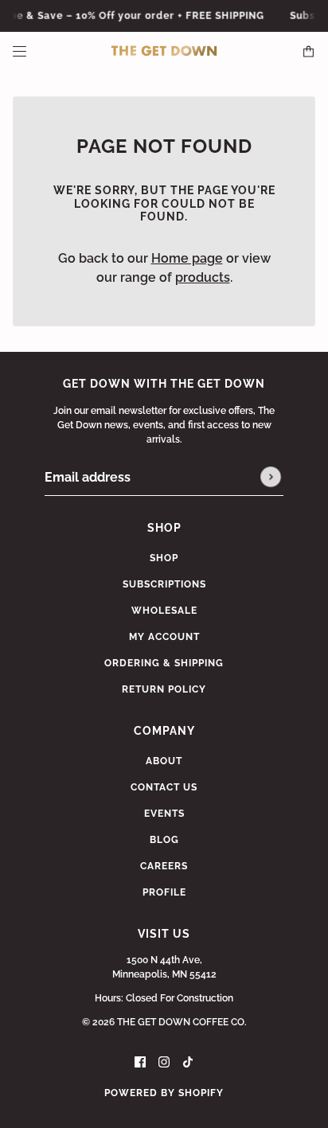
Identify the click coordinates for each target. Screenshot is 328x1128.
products (202, 277)
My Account (164, 636)
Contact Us (164, 787)
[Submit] (270, 477)
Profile (164, 892)
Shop (164, 558)
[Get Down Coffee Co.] (164, 51)
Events (164, 813)
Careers (164, 866)
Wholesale (164, 610)
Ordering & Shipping (164, 663)
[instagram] (164, 1061)
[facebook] (140, 1061)
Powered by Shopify (164, 1093)
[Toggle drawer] (19, 51)
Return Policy (164, 689)
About (164, 761)
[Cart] (308, 51)
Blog (164, 839)
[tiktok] (188, 1061)
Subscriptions (164, 584)
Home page (187, 258)
